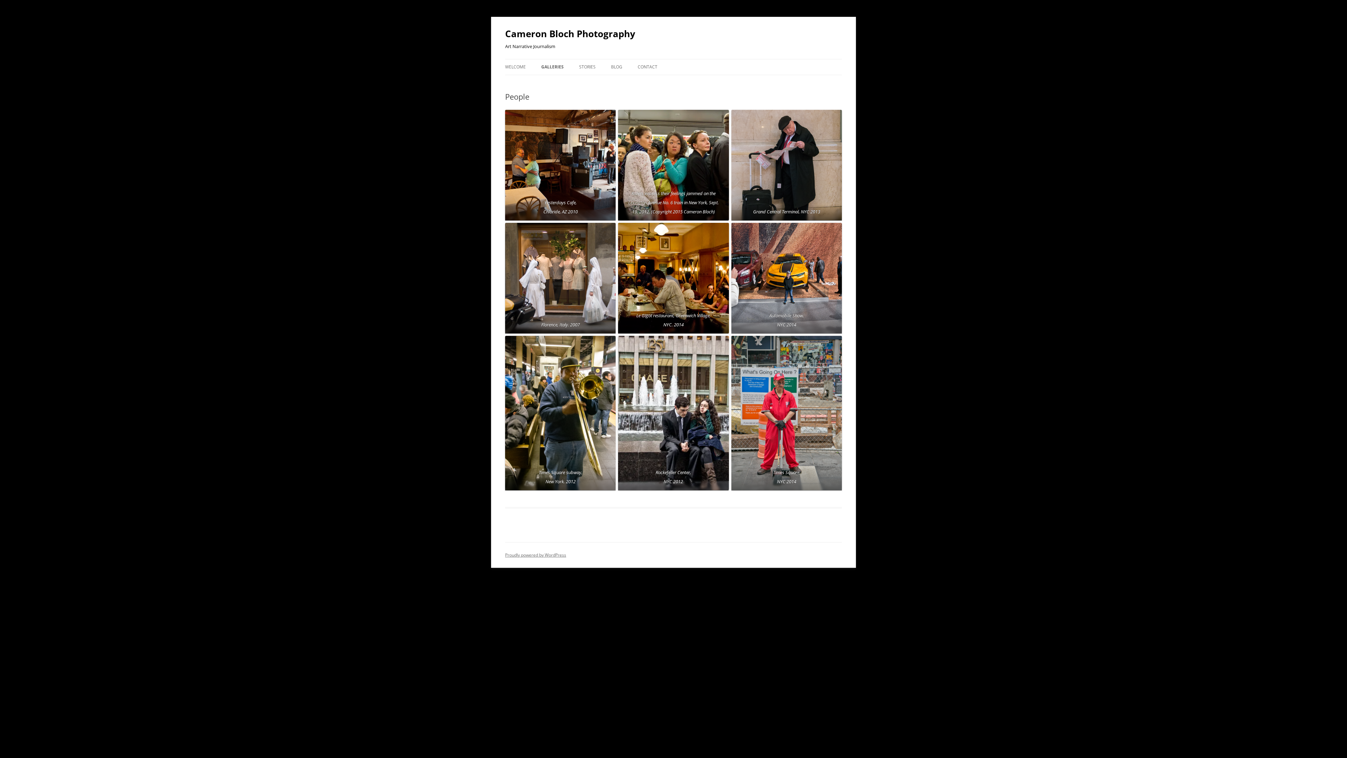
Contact (647, 67)
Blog (616, 67)
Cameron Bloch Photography (570, 33)
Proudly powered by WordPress (535, 555)
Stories (587, 67)
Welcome (515, 67)
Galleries (552, 67)
